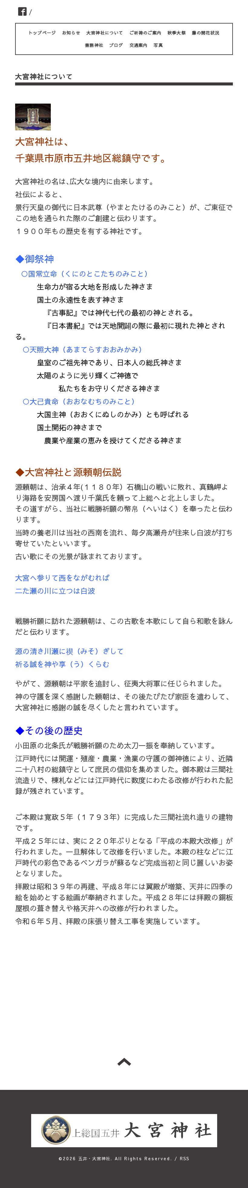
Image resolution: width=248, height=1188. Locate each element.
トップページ (42, 33)
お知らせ (71, 33)
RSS (184, 1158)
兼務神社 (94, 45)
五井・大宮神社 (94, 1158)
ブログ (116, 45)
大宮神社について (104, 33)
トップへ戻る (124, 1062)
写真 (158, 45)
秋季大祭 (177, 33)
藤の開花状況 (206, 33)
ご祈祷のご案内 (145, 33)
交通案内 (138, 45)
